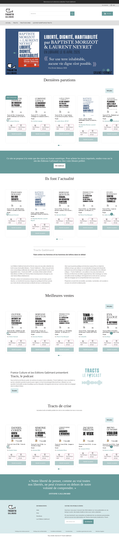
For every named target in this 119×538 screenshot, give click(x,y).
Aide (37, 510)
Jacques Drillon (85, 449)
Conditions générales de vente (84, 531)
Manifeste (39, 516)
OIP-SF (67, 121)
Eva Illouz (107, 336)
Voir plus (109, 90)
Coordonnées (69, 531)
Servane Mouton (61, 215)
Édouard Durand (14, 215)
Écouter (14, 390)
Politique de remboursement (22, 531)
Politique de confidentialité (40, 531)
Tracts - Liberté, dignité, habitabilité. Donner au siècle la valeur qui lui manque (87, 119)
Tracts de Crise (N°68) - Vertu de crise (16, 445)
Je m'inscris (88, 521)
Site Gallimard (59, 166)
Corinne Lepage (37, 121)
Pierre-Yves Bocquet (86, 215)
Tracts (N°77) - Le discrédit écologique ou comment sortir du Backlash (40, 115)
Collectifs (83, 336)
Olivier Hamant (13, 336)
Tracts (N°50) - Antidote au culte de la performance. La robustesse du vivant (16, 331)
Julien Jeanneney (109, 215)
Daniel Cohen (13, 450)
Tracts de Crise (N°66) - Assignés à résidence (64, 445)
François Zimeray (14, 121)
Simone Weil (36, 450)
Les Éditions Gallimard (43, 519)
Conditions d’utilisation (56, 531)
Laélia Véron (60, 121)
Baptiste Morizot (85, 125)
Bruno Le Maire (109, 450)
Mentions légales (100, 531)
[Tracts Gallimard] (12, 514)
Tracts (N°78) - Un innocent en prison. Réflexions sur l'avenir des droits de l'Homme (16, 115)
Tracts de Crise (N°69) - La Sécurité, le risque (38, 445)
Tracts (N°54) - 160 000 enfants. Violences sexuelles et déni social (15, 209)
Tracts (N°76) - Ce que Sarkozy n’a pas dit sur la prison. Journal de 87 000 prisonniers (64, 115)
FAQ (37, 513)
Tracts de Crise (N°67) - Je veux (87, 444)
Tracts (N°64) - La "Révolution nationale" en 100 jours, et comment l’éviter (87, 209)
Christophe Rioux (62, 450)
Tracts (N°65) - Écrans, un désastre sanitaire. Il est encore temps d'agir (63, 209)
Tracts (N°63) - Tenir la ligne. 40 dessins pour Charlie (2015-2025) (88, 331)
